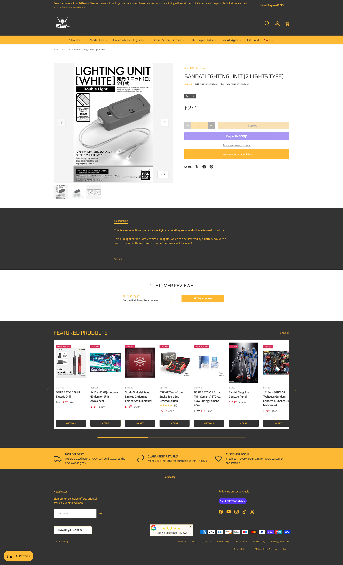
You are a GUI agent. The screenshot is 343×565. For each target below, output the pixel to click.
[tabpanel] (171, 236)
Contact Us (207, 541)
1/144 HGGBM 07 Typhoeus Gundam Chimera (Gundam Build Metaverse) (277, 398)
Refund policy (259, 541)
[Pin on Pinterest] (211, 166)
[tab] (121, 221)
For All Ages (230, 40)
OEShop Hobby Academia (266, 549)
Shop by (75, 40)
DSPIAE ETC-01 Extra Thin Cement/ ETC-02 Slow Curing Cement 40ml (207, 398)
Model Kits (97, 40)
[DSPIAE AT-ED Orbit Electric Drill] (71, 363)
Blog (194, 541)
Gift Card (253, 40)
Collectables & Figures (128, 40)
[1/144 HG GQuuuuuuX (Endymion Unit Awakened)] (105, 363)
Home (56, 49)
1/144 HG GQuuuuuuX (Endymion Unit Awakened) (104, 396)
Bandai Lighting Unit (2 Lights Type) (89, 49)
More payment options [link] (236, 145)
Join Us (286, 549)
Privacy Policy (241, 541)
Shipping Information (280, 541)
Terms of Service (241, 549)
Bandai (188, 84)
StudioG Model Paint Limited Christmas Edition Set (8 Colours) (138, 396)
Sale (267, 40)
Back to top (170, 477)
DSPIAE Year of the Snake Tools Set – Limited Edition (171, 396)
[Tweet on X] (197, 166)
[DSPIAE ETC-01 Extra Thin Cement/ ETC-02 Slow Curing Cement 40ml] (209, 363)
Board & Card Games (167, 40)
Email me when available (237, 154)
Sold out (253, 125)
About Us (182, 541)
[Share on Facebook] (204, 166)
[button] (287, 24)
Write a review (203, 298)
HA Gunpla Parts (202, 40)
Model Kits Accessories (196, 68)
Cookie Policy (223, 541)
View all (284, 332)
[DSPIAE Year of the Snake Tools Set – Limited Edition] (175, 363)
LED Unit (66, 49)
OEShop (64, 541)
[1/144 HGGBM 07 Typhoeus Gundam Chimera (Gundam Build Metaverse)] (278, 363)
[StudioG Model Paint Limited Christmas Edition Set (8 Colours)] (140, 363)
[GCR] (153, 528)
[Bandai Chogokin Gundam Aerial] (244, 363)
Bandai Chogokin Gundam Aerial (239, 394)
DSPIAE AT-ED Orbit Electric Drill (68, 394)
